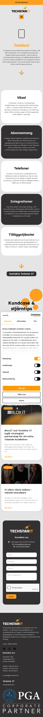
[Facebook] (14, 649)
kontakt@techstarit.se (11, 675)
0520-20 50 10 (13, 666)
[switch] (37, 365)
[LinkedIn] (4, 649)
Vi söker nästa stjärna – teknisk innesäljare (18, 491)
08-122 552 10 (13, 671)
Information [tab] (21, 321)
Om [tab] (35, 321)
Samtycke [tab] (8, 321)
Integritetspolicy (8, 685)
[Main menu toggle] (21, 17)
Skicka (11, 597)
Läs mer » (8, 457)
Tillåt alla (21, 388)
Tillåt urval (22, 394)
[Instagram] (9, 649)
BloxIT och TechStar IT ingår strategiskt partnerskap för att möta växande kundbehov (19, 435)
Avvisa (21, 400)
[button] (21, 2)
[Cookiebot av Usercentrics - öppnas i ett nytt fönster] (30, 315)
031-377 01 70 (13, 668)
